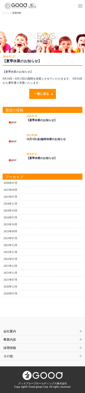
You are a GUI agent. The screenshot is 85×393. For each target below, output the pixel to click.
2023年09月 (10, 231)
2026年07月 (10, 182)
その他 (8, 356)
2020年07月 (10, 293)
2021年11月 (10, 272)
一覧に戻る (41, 93)
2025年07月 (10, 196)
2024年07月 (10, 217)
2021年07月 (10, 279)
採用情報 (9, 348)
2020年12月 (10, 286)
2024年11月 (10, 203)
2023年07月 (10, 238)
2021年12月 (10, 265)
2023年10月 (10, 224)
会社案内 (9, 331)
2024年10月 (10, 210)
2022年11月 (10, 252)
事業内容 (9, 339)
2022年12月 (10, 245)
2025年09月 (10, 189)
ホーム (6, 13)
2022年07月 (10, 259)
